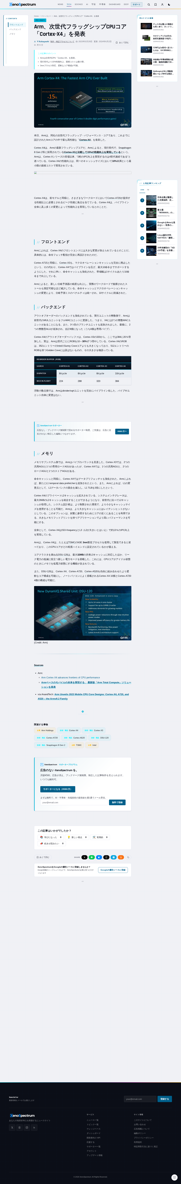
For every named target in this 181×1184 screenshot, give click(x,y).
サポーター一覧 (94, 1146)
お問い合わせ (140, 1124)
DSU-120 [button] (63, 554)
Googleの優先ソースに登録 (113, 870)
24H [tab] (142, 190)
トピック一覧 (93, 1124)
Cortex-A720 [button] (114, 198)
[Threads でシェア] (106, 857)
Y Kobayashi (43, 41)
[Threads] (19, 1127)
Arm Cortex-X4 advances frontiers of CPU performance (70, 677)
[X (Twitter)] (12, 1127)
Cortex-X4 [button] (39, 147)
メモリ (12, 34)
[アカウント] (162, 4)
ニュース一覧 (93, 1120)
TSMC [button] (71, 542)
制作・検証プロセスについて (62, 41)
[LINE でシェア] (92, 857)
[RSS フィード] (34, 1127)
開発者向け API (93, 1138)
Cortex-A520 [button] (91, 571)
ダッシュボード (94, 1133)
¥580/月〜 (122, 431)
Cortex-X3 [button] (64, 262)
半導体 (102, 4)
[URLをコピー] (128, 857)
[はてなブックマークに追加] (114, 857)
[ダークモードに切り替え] (169, 4)
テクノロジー (46, 16)
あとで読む (124, 42)
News (60, 4)
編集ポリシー (140, 1133)
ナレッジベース (94, 1129)
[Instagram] (27, 1127)
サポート (137, 4)
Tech (69, 4)
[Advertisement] (82, 223)
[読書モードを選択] (174, 1177)
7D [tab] (148, 190)
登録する (164, 1099)
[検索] (149, 4)
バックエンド (15, 29)
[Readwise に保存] (121, 857)
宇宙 (93, 4)
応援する (91, 1142)
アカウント (92, 1151)
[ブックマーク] (155, 4)
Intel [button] (59, 346)
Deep (126, 4)
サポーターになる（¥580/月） (57, 789)
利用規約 (138, 1142)
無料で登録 (117, 802)
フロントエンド (16, 24)
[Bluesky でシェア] (99, 857)
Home (36, 16)
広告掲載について (142, 1129)
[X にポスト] (84, 857)
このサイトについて (143, 1120)
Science (79, 4)
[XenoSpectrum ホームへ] (22, 4)
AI (87, 4)
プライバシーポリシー (144, 1138)
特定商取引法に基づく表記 (146, 1146)
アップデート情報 (95, 1155)
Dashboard (114, 4)
